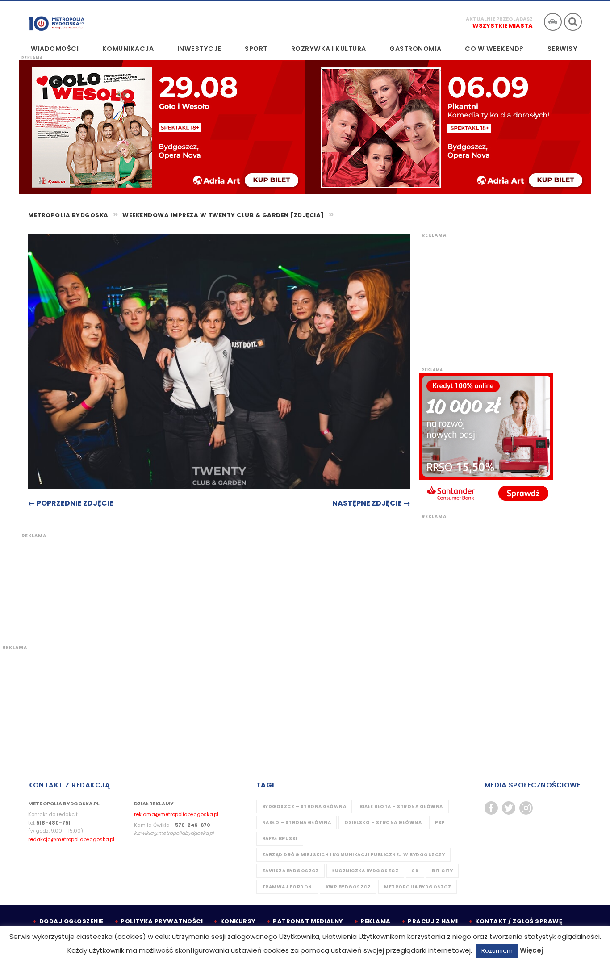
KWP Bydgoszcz (348, 886)
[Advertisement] (186, 583)
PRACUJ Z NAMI (433, 921)
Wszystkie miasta (502, 25)
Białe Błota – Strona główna (401, 806)
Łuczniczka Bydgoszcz (365, 870)
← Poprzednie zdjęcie (70, 503)
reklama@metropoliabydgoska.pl (176, 814)
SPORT (256, 48)
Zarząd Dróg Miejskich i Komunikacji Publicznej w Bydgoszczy (353, 854)
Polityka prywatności (162, 921)
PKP (440, 822)
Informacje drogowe (553, 22)
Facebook (491, 808)
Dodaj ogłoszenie (71, 921)
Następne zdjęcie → (371, 503)
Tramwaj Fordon (287, 886)
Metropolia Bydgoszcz (417, 886)
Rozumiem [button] (497, 950)
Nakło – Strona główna (296, 822)
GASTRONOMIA (415, 48)
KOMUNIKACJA (128, 48)
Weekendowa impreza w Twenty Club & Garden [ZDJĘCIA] (223, 215)
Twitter (508, 808)
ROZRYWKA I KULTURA (328, 48)
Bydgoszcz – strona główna (304, 806)
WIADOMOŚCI (55, 48)
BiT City (442, 870)
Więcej (531, 950)
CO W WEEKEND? (494, 48)
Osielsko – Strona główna (383, 822)
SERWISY (562, 48)
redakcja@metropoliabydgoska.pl (71, 839)
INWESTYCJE (199, 48)
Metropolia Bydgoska (56, 21)
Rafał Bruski (279, 838)
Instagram (526, 808)
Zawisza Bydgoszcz (290, 870)
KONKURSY (238, 921)
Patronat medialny (308, 921)
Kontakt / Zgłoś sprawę (518, 921)
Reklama (375, 921)
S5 (415, 870)
